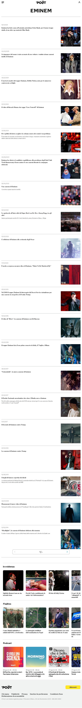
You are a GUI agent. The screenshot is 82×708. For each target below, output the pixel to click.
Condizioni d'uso (56, 694)
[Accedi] (79, 2)
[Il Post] (41, 2)
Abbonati (73, 687)
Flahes (7, 604)
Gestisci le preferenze (39, 694)
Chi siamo (5, 694)
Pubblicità (15, 694)
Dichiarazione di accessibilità (13, 696)
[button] (14, 552)
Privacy (25, 694)
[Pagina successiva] (67, 552)
